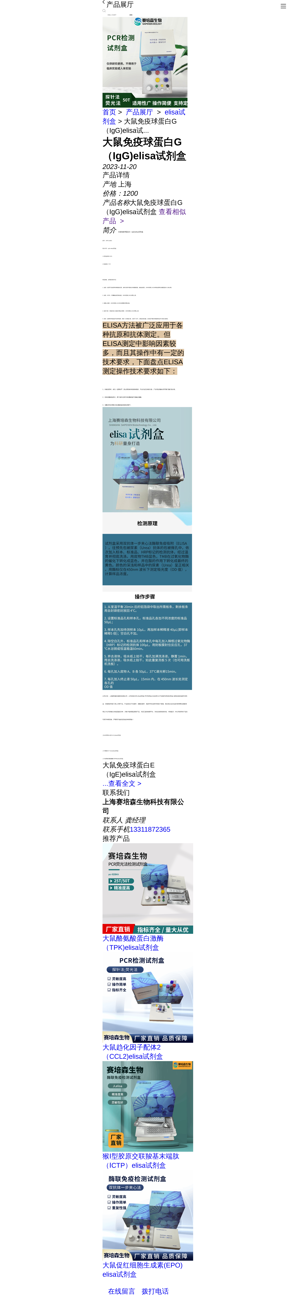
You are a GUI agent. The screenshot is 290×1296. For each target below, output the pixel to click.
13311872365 (150, 829)
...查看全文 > (122, 783)
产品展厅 (139, 112)
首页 (109, 112)
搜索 (130, 15)
